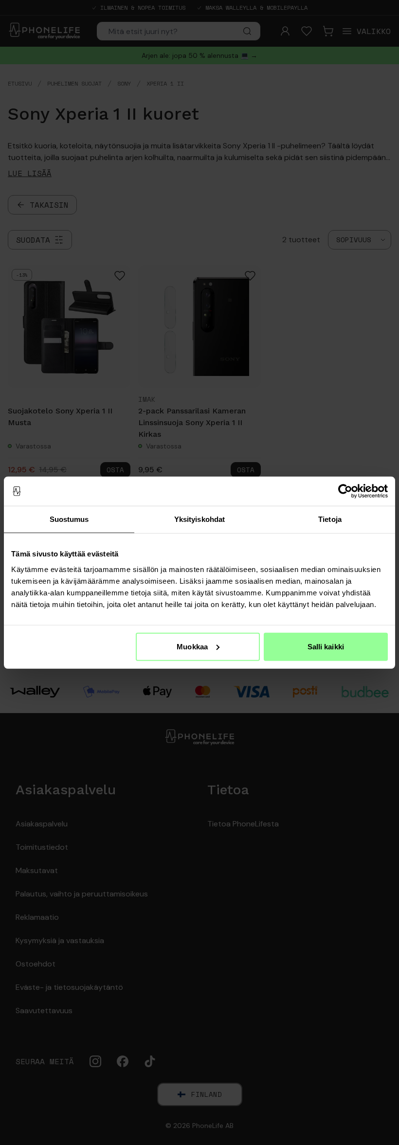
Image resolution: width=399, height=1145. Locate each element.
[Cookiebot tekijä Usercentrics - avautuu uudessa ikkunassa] (345, 491)
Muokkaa (192, 646)
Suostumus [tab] (69, 519)
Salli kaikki (326, 646)
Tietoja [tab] (330, 519)
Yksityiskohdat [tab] (199, 519)
